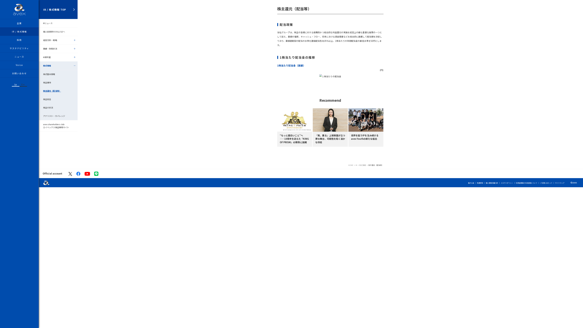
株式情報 (47, 65)
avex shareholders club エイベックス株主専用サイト (56, 126)
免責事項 (480, 183)
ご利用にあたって (546, 183)
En (23, 84)
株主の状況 (48, 107)
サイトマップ (559, 183)
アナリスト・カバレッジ (54, 115)
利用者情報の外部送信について (526, 183)
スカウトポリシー (507, 183)
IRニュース (48, 23)
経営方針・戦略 (50, 40)
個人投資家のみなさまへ (54, 31)
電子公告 (471, 183)
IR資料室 (47, 57)
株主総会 (47, 99)
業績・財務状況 (50, 48)
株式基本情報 (49, 74)
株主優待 (47, 82)
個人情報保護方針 (492, 183)
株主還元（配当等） (52, 90)
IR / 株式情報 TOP (54, 9)
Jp (15, 84)
